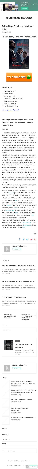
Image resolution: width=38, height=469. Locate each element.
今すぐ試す (24, 8)
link (33, 215)
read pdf (11, 193)
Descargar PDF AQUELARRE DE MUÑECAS (23, 417)
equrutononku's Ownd (19, 17)
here (15, 208)
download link (9, 210)
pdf (16, 200)
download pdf (27, 225)
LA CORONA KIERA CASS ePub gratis (14, 297)
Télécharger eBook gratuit (10, 110)
